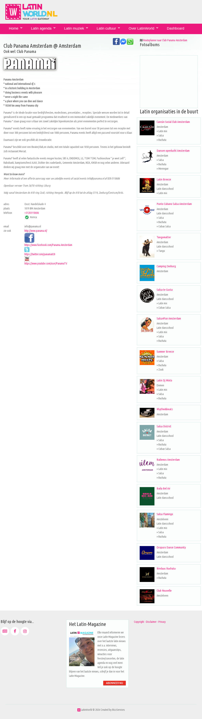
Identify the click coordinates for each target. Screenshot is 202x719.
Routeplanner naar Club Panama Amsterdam (165, 40)
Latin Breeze (164, 179)
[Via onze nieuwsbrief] (5, 631)
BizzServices (118, 709)
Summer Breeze (165, 351)
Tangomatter (164, 237)
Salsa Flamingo (165, 514)
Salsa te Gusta (165, 289)
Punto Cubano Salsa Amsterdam (174, 203)
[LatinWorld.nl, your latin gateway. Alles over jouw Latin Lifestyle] (78, 709)
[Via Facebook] (15, 631)
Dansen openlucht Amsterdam (173, 150)
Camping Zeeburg (166, 266)
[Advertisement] (69, 293)
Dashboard (175, 28)
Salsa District (164, 426)
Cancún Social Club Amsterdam (173, 121)
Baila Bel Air (163, 488)
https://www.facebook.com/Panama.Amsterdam (48, 245)
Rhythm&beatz (165, 409)
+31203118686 (31, 212)
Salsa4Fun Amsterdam (169, 318)
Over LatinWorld (141, 28)
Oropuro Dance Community (171, 547)
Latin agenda (41, 28)
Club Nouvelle (164, 590)
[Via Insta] (25, 631)
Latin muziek (74, 28)
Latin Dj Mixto (164, 380)
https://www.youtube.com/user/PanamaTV (45, 263)
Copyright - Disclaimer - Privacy (150, 621)
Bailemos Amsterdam (168, 459)
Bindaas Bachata (166, 568)
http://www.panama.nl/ (35, 230)
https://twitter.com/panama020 (39, 254)
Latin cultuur (106, 28)
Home (13, 28)
